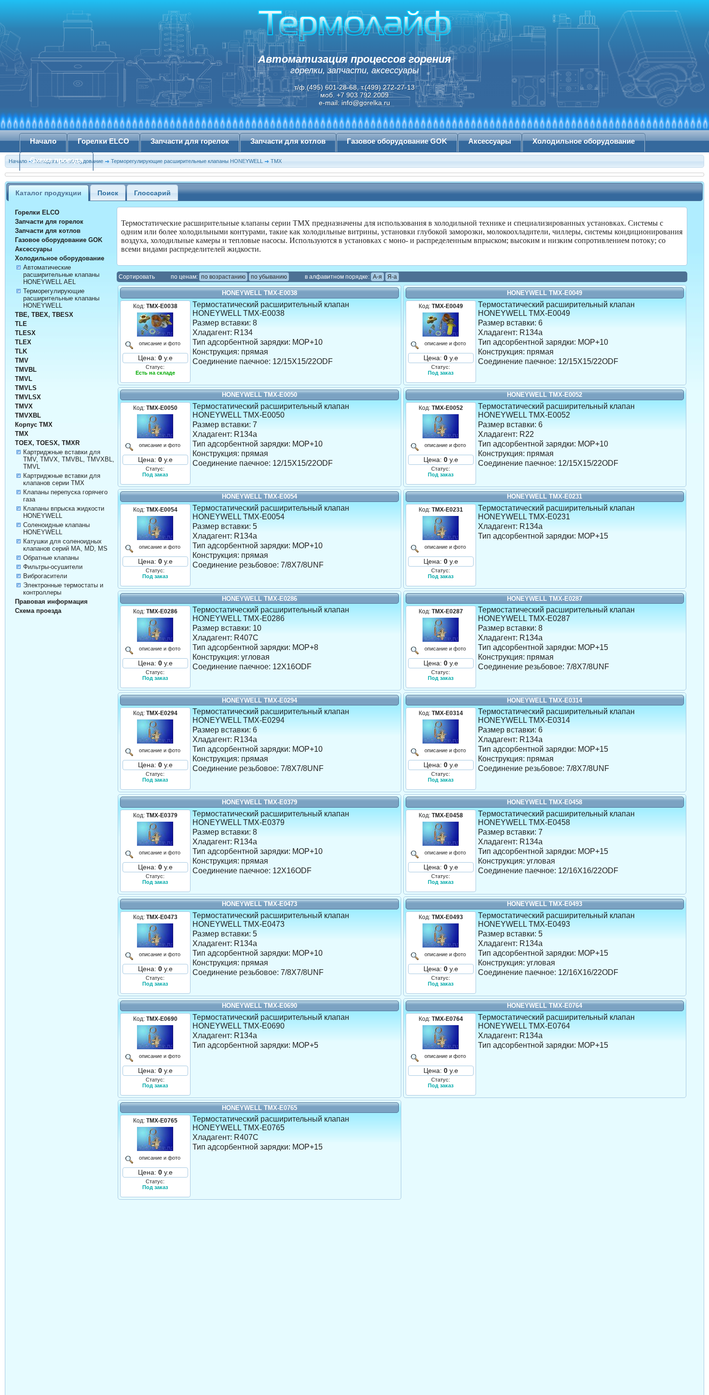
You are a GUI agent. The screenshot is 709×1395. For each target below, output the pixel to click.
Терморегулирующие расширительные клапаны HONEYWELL (61, 298)
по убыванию (269, 276)
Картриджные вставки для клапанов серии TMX (61, 479)
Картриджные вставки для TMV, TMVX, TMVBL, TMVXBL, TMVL (68, 459)
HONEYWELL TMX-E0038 (259, 293)
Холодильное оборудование (583, 141)
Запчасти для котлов (288, 141)
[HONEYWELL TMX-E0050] (155, 426)
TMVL (23, 378)
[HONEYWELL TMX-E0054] (155, 528)
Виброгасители (45, 576)
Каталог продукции (48, 193)
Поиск (107, 193)
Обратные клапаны (51, 557)
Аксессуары (489, 141)
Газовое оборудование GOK (397, 141)
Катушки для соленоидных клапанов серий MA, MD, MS (65, 545)
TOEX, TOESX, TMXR (47, 443)
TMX (21, 433)
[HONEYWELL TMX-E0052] (441, 426)
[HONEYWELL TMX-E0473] (155, 935)
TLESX (25, 333)
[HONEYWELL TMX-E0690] (155, 1037)
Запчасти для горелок (189, 141)
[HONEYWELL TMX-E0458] (441, 834)
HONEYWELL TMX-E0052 (544, 394)
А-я (377, 276)
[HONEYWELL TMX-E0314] (441, 731)
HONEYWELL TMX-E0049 (544, 293)
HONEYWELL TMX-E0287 (544, 598)
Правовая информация (51, 601)
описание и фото (159, 343)
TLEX (23, 342)
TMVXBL (28, 415)
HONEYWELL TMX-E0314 (544, 700)
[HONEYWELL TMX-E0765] (155, 1139)
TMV (21, 360)
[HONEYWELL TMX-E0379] (155, 834)
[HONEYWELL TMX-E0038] (155, 325)
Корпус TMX (34, 424)
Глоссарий (152, 193)
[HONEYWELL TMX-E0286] (155, 630)
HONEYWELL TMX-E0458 (544, 802)
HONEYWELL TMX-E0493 (544, 903)
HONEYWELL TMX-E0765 (259, 1107)
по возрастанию (223, 276)
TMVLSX (28, 397)
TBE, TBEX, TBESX (44, 314)
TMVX (24, 406)
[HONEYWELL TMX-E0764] (441, 1037)
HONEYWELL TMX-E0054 (259, 496)
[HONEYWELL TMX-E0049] (441, 325)
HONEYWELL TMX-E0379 (259, 802)
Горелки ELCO (103, 141)
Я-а (392, 276)
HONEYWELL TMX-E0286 (259, 598)
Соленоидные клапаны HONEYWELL (56, 528)
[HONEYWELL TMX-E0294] (155, 731)
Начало (43, 141)
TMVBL (26, 369)
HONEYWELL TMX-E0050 (259, 394)
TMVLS (26, 388)
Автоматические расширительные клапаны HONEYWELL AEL (61, 274)
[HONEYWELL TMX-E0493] (441, 935)
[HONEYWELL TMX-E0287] (441, 630)
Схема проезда (56, 160)
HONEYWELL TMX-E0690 (259, 1005)
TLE (21, 323)
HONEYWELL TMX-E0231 (544, 496)
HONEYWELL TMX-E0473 (259, 903)
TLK (21, 351)
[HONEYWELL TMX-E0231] (441, 528)
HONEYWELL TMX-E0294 (259, 700)
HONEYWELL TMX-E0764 (544, 1005)
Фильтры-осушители (52, 566)
